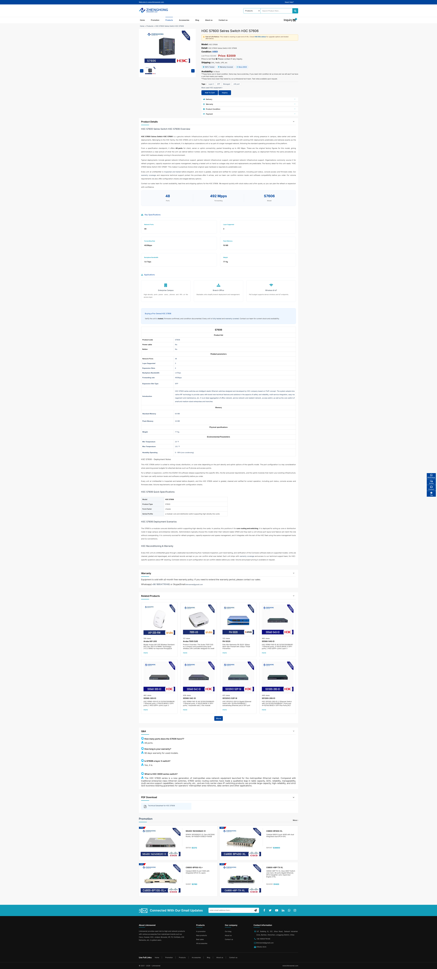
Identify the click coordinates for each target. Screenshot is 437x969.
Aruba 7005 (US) (190, 641)
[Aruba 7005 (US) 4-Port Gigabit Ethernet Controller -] (199, 620)
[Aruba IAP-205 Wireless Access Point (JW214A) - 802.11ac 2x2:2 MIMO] (159, 620)
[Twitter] (270, 910)
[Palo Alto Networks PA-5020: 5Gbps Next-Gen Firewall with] (238, 620)
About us (208, 20)
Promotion (155, 20)
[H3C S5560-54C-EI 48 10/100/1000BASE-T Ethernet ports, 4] (199, 677)
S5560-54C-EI (189, 698)
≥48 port (236, 84)
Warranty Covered (226, 67)
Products (169, 20)
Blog (197, 20)
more (146, 653)
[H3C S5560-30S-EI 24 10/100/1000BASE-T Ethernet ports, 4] (159, 677)
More (218, 718)
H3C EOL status (260, 37)
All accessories (201, 943)
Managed (226, 84)
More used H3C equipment (211, 88)
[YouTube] (277, 910)
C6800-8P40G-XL (274, 831)
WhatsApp (431, 477)
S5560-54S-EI (268, 641)
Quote (431, 483)
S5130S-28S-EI (268, 698)
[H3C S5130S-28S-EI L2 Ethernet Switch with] (277, 677)
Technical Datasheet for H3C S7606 (161, 806)
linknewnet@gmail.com (194, 584)
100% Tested (209, 67)
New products (201, 935)
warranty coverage (148, 175)
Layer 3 (211, 84)
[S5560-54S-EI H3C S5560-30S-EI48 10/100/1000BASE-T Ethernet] (277, 620)
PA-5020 (226, 641)
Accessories (184, 20)
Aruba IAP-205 (150, 641)
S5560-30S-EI (150, 698)
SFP (218, 84)
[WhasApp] (289, 910)
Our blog (228, 931)
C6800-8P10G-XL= (194, 867)
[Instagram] (295, 910)
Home (142, 20)
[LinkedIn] (283, 910)
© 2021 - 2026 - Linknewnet (149, 966)
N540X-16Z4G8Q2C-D (196, 831)
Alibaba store (261, 947)
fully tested (217, 319)
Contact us (223, 20)
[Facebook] (264, 910)
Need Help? (289, 2)
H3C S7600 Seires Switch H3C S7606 (169, 26)
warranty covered (232, 319)
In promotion (201, 931)
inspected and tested (172, 172)
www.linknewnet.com (290, 966)
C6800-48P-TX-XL (274, 867)
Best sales (200, 939)
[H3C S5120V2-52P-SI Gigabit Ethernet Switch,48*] (238, 677)
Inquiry (225, 93)
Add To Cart (210, 93)
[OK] (255, 910)
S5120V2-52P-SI (229, 698)
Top (431, 495)
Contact (431, 489)
